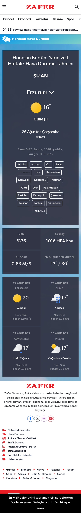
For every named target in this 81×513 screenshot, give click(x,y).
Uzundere (54, 203)
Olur (35, 187)
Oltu (24, 187)
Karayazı (23, 179)
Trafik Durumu (16, 442)
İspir (38, 172)
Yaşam (58, 19)
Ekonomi (24, 19)
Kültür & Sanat (31, 478)
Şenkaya (56, 195)
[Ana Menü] (4, 7)
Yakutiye (39, 210)
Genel (61, 474)
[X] (37, 419)
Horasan (25, 172)
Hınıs (59, 164)
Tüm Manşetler (17, 450)
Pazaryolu (39, 195)
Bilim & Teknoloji (41, 474)
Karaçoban (53, 172)
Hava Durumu (16, 434)
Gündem (11, 478)
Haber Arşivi (15, 459)
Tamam (40, 508)
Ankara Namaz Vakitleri (22, 438)
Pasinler (23, 195)
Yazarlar (41, 19)
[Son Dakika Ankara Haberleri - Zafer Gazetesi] (40, 7)
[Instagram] (44, 419)
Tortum (38, 203)
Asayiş (22, 474)
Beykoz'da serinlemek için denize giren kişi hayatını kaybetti (40, 29)
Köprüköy (40, 179)
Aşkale (21, 164)
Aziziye (35, 164)
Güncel (8, 19)
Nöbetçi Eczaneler (19, 430)
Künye (40, 469)
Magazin (51, 478)
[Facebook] (30, 419)
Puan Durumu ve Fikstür (22, 446)
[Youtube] (51, 419)
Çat (48, 164)
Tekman (23, 203)
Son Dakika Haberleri (20, 455)
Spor (70, 19)
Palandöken (51, 187)
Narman (56, 179)
